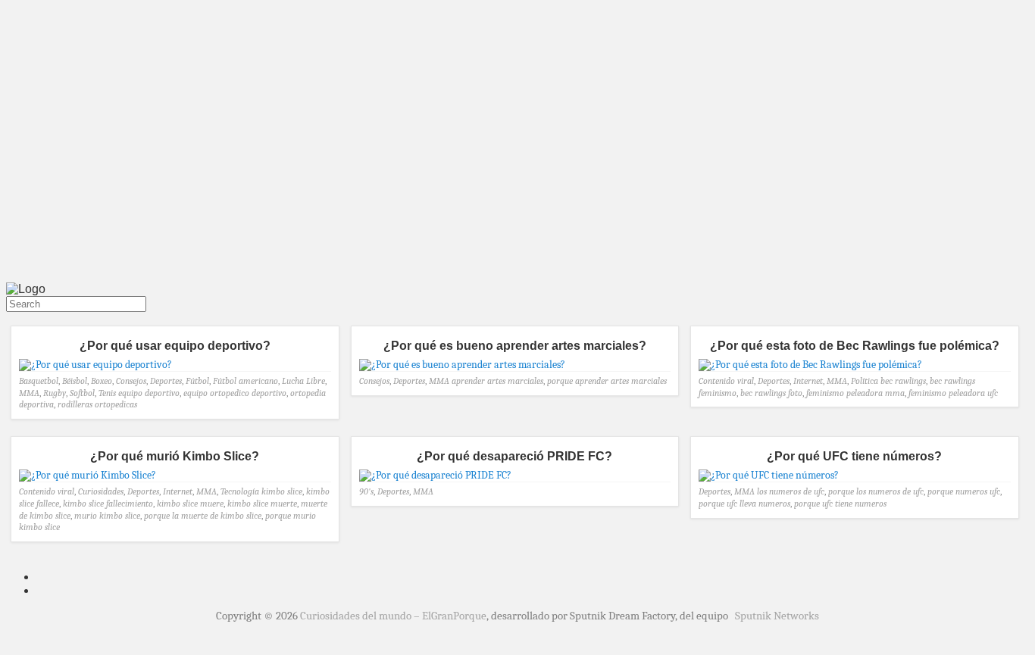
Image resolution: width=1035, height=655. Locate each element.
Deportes (166, 381)
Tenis (107, 393)
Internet (808, 381)
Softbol (82, 393)
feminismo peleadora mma (855, 393)
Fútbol (197, 381)
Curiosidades (101, 491)
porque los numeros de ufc (876, 491)
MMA (29, 393)
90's (366, 491)
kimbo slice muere (190, 503)
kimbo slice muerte (262, 503)
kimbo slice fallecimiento (108, 503)
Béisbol (74, 381)
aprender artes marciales (497, 381)
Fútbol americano (245, 381)
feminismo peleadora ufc (953, 393)
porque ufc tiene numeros (840, 503)
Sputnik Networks (777, 615)
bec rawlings (903, 381)
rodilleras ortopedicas (97, 404)
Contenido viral (726, 381)
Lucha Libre (303, 381)
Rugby (54, 393)
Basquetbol (38, 381)
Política (864, 381)
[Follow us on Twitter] (9, 319)
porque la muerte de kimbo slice (202, 515)
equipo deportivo (149, 393)
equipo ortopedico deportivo (234, 393)
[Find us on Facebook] (15, 319)
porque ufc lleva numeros (744, 503)
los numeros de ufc (790, 491)
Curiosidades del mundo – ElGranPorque (393, 615)
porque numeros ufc (963, 491)
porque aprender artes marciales (607, 381)
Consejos (131, 381)
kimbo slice (281, 491)
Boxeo (101, 381)
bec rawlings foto (771, 393)
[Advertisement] (517, 165)
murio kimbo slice (107, 515)
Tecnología (239, 491)
